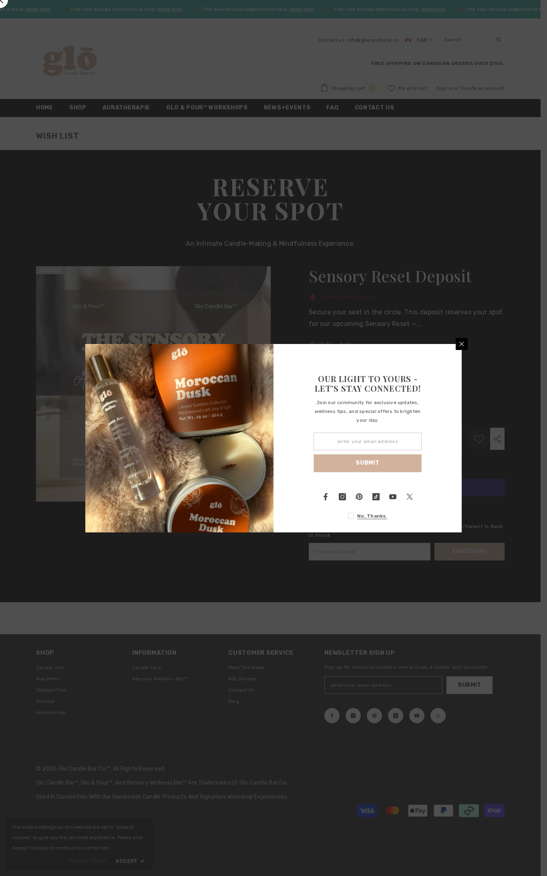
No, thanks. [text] (372, 516)
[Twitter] (409, 496)
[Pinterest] (359, 496)
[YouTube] (392, 496)
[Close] (462, 344)
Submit (367, 462)
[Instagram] (342, 496)
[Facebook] (325, 496)
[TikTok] (376, 496)
